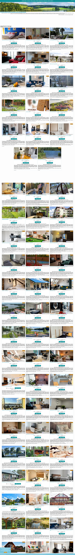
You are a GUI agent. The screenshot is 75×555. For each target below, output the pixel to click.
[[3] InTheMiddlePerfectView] (61, 33)
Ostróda (24, 28)
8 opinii (16, 295)
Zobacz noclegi (14, 43)
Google (1, 548)
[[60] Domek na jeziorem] (13, 523)
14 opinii (17, 319)
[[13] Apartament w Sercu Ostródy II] (13, 129)
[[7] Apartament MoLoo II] (13, 81)
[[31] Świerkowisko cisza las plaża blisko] (37, 284)
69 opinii (18, 116)
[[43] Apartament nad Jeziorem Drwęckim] (37, 380)
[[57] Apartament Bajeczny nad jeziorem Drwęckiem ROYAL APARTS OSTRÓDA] (13, 499)
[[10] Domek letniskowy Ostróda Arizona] (13, 105)
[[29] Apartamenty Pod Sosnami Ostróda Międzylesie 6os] (61, 260)
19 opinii (68, 319)
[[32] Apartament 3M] (61, 284)
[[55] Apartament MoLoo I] (37, 475)
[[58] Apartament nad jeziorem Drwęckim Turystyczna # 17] (37, 499)
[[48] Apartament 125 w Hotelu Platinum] (13, 428)
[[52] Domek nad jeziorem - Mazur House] (37, 451)
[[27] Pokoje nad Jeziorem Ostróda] (13, 260)
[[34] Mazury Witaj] (37, 308)
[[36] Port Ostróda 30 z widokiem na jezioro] (13, 332)
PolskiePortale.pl (4, 554)
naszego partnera (16, 49)
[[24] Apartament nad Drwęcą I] (13, 236)
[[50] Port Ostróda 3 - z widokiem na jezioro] (61, 428)
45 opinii (66, 367)
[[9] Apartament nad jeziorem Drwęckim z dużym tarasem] (61, 81)
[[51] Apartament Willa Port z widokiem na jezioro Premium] (13, 451)
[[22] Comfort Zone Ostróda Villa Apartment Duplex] (37, 212)
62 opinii (42, 295)
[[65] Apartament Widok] (61, 547)
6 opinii (31, 164)
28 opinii (17, 92)
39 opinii (40, 343)
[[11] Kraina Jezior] (37, 105)
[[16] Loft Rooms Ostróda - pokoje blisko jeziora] (25, 153)
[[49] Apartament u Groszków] (37, 428)
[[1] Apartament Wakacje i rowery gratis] (13, 33)
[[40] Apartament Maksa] (37, 356)
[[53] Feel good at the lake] (61, 451)
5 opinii (65, 68)
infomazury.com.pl (73, 0)
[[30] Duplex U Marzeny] (13, 284)
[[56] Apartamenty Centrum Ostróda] (61, 475)
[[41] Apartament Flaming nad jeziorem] (61, 356)
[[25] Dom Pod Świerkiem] (37, 236)
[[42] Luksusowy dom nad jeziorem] (13, 380)
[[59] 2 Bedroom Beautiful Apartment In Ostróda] (61, 499)
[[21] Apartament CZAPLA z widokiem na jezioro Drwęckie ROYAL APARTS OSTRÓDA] (13, 212)
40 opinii (68, 92)
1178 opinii (68, 116)
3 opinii (18, 140)
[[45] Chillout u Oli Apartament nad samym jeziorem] (13, 404)
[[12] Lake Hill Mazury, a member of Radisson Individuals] (61, 105)
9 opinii (64, 223)
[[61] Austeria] (37, 523)
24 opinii (41, 92)
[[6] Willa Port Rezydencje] (61, 57)
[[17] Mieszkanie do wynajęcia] (49, 153)
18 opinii (45, 68)
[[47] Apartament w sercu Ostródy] (61, 404)
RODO (7, 551)
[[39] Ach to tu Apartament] (13, 356)
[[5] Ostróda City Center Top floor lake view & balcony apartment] (37, 57)
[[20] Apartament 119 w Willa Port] (61, 188)
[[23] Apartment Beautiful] (61, 212)
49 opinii (24, 511)
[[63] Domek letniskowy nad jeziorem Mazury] (13, 547)
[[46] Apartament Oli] (37, 404)
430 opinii (39, 534)
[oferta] (68, 110)
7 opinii (46, 200)
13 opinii (53, 164)
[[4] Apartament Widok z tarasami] (13, 57)
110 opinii (70, 535)
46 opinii (65, 247)
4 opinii (64, 295)
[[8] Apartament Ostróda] (37, 81)
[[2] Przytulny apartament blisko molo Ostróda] (37, 33)
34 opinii (69, 140)
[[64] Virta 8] (37, 547)
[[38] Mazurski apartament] (61, 332)
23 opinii (43, 223)
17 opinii (18, 68)
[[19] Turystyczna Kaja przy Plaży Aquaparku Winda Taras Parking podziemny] (37, 188)
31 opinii (41, 247)
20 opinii (40, 271)
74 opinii (39, 140)
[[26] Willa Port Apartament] (61, 236)
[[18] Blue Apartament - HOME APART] (13, 188)
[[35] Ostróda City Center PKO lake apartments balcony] (61, 308)
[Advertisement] (37, 19)
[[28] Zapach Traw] (37, 260)
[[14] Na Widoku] (37, 129)
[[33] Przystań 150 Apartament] (13, 308)
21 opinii (65, 343)
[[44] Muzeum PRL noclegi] (61, 380)
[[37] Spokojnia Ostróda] (37, 332)
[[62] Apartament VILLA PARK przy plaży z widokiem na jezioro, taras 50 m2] (61, 523)
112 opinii (17, 367)
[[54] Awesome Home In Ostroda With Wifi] (13, 475)
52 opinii (17, 247)
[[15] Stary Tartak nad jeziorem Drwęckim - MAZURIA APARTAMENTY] (61, 129)
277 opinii (40, 116)
